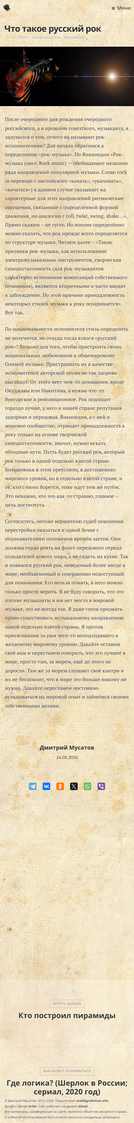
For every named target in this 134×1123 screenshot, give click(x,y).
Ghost (83, 1106)
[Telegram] (32, 786)
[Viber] (101, 786)
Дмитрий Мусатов (67, 747)
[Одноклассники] (60, 786)
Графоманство (46, 37)
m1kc (32, 1106)
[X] (74, 786)
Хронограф (74, 37)
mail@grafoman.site (92, 1100)
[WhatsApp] (87, 786)
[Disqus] (67, 886)
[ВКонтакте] (46, 786)
